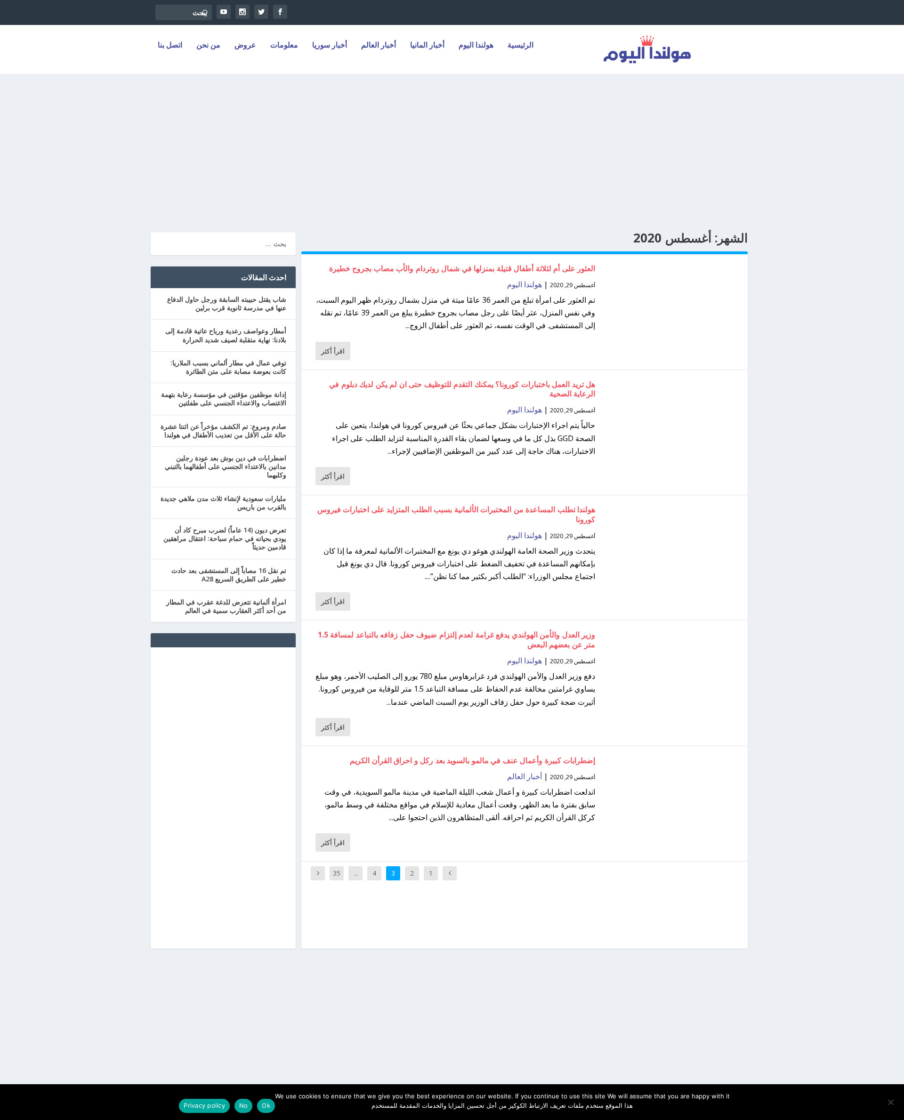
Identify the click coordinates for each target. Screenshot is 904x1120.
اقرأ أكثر (333, 350)
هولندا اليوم (476, 45)
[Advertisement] (452, 147)
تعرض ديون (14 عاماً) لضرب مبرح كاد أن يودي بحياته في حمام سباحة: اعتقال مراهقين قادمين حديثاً (224, 538)
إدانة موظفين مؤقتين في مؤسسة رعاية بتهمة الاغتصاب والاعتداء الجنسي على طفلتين (223, 398)
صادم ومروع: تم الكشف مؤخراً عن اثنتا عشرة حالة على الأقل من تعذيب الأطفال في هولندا (223, 430)
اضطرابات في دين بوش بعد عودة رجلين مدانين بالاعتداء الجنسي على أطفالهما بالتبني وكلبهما (225, 466)
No (243, 1105)
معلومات (284, 45)
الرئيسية (520, 45)
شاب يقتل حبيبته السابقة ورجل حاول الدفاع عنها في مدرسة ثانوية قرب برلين (226, 303)
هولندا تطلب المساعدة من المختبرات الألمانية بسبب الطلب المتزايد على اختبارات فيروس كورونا (456, 514)
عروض (245, 45)
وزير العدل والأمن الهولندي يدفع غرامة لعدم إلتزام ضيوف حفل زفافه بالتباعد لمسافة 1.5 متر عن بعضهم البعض (457, 639)
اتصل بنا (170, 45)
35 (336, 873)
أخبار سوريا (329, 45)
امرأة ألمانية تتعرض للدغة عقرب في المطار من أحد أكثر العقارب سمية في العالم (226, 606)
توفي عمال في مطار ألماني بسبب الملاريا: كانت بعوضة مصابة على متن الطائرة (228, 367)
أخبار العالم (378, 45)
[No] (891, 1102)
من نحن (208, 45)
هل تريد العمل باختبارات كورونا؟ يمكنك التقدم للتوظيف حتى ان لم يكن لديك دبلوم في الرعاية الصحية (462, 389)
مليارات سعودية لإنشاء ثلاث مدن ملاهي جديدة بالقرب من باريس (223, 502)
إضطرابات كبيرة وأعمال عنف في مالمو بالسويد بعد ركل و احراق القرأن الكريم (472, 760)
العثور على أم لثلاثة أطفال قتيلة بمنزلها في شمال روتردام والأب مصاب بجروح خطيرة (462, 268)
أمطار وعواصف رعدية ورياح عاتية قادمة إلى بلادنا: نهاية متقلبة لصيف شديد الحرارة (225, 335)
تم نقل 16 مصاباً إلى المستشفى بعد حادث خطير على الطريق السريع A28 (228, 574)
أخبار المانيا (427, 45)
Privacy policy (204, 1105)
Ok (266, 1105)
